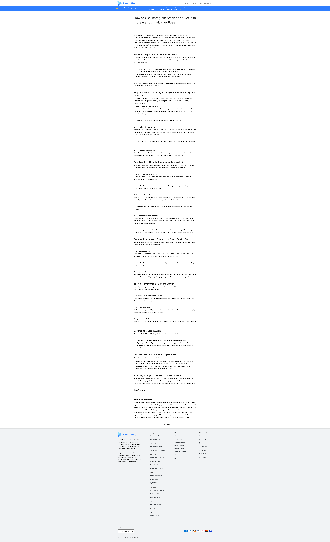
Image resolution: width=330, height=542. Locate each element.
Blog (200, 3)
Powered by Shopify (134, 537)
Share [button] (137, 31)
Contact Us (207, 3)
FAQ (194, 3)
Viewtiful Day (125, 537)
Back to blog (166, 424)
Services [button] (187, 3)
